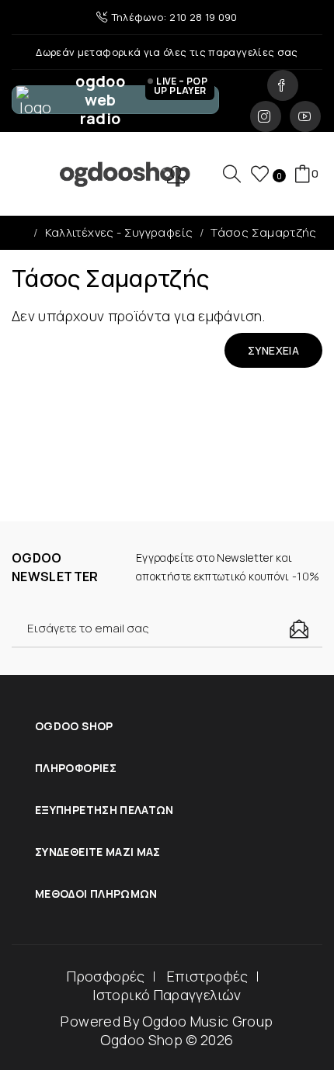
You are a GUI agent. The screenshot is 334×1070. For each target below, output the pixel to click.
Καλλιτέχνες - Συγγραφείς (119, 232)
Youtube (305, 116)
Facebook (282, 85)
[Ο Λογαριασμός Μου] (182, 174)
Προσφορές (105, 976)
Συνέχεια (273, 350)
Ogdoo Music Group (207, 1021)
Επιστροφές (208, 976)
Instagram (265, 116)
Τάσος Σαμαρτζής (263, 232)
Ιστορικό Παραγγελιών (166, 994)
